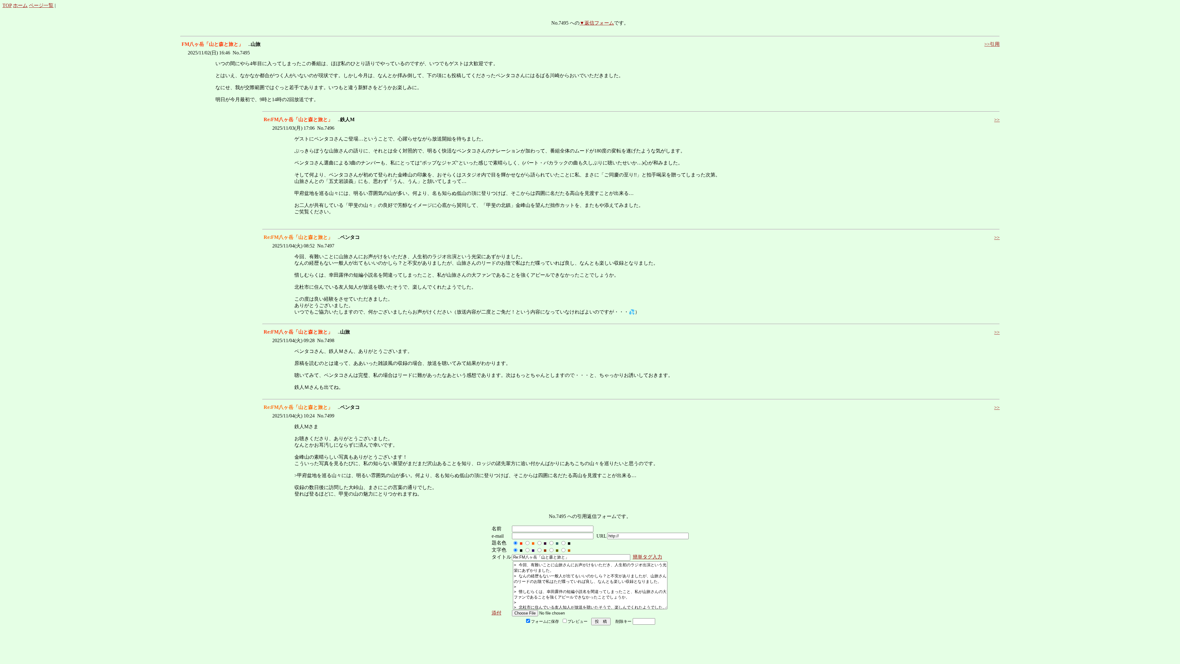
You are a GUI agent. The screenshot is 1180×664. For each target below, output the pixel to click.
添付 (497, 612)
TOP (7, 5)
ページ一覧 (41, 5)
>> (997, 119)
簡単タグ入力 (647, 556)
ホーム (20, 5)
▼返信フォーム (597, 23)
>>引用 (992, 44)
